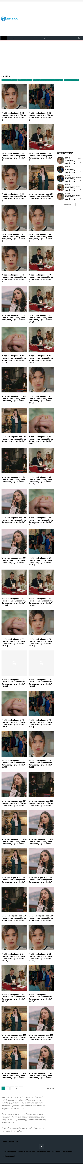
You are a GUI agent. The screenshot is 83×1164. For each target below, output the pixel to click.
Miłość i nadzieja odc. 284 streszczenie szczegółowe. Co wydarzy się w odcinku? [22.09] (41, 521)
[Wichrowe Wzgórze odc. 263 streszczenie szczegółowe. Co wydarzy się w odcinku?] (14, 380)
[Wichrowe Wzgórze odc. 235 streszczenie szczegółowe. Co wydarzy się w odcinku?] (41, 784)
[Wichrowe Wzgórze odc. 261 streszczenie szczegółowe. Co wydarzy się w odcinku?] (14, 460)
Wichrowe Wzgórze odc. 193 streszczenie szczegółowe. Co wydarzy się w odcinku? (14, 1037)
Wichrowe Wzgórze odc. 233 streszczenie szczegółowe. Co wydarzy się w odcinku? (41, 841)
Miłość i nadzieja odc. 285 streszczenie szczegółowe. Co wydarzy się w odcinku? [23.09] (41, 480)
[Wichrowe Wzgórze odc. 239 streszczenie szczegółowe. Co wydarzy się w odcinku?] (14, 784)
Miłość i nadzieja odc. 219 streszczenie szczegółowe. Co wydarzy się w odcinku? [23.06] (14, 998)
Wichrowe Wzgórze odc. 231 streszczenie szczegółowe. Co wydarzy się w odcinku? (41, 879)
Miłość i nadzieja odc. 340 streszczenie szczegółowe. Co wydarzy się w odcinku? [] (14, 237)
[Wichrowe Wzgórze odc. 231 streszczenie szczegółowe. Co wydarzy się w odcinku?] (41, 861)
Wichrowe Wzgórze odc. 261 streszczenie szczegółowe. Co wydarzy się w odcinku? (14, 479)
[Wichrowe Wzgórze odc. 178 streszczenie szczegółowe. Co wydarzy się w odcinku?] (41, 1057)
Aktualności (5, 80)
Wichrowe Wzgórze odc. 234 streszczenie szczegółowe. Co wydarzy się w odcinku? (14, 841)
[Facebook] (41, 1146)
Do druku (14, 80)
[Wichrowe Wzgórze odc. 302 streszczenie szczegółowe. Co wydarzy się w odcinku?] (14, 299)
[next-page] (21, 1088)
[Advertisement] (54, 19)
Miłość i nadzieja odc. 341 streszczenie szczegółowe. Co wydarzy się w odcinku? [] (14, 197)
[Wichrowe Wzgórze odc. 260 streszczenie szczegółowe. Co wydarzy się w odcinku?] (14, 501)
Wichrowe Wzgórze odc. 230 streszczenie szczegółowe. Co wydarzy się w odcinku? (14, 918)
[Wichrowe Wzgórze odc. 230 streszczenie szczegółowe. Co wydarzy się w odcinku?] (14, 899)
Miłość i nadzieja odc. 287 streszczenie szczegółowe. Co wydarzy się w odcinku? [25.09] (41, 399)
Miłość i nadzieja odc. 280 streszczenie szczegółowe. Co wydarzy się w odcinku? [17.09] (41, 601)
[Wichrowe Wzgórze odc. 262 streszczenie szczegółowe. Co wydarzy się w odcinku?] (14, 420)
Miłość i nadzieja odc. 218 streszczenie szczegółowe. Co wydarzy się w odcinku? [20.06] (41, 998)
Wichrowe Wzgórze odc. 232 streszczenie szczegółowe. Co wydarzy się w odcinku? (14, 879)
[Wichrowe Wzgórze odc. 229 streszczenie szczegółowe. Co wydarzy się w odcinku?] (41, 899)
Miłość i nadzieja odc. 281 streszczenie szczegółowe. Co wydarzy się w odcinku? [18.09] (14, 601)
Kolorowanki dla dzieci (71, 80)
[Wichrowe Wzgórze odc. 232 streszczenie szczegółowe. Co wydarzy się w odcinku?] (14, 861)
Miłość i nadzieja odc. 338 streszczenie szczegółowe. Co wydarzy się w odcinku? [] (14, 278)
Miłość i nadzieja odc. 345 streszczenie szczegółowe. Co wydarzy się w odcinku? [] (41, 116)
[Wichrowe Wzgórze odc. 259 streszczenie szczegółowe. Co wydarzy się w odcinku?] (14, 541)
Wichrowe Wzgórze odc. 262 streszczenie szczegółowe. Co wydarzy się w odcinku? (14, 439)
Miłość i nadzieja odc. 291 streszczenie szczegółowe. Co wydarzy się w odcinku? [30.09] (41, 318)
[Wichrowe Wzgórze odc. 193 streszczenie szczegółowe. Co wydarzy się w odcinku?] (14, 1018)
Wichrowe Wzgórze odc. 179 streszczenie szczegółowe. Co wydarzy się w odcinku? (14, 1075)
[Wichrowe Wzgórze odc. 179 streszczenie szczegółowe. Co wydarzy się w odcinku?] (14, 1057)
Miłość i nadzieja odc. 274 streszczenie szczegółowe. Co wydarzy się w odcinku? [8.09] (14, 763)
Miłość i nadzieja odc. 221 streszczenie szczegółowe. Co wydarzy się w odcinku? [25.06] (14, 957)
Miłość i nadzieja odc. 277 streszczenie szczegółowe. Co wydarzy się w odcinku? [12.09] (14, 683)
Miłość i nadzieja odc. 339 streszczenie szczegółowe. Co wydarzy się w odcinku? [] (41, 237)
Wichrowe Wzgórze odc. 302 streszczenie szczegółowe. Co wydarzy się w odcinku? (14, 317)
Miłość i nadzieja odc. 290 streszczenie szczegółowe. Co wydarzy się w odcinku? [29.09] (14, 359)
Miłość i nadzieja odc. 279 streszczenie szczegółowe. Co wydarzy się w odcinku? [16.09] (14, 642)
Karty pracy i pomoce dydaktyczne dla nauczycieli (47, 80)
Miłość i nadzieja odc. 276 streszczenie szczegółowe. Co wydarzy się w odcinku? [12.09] (41, 683)
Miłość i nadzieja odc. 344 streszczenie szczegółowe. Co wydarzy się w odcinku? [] (14, 156)
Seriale (67, 157)
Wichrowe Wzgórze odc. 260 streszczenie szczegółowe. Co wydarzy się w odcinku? (14, 520)
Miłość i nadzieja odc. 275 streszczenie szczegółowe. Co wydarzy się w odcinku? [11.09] (14, 723)
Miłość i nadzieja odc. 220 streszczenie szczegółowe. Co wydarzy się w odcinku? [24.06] (41, 957)
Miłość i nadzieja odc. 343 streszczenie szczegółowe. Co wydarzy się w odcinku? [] (41, 156)
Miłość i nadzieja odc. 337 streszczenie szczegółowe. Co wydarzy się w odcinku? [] (41, 278)
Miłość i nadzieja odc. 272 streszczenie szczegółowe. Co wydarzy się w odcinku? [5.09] (41, 763)
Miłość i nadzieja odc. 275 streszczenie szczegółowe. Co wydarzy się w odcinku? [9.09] (41, 723)
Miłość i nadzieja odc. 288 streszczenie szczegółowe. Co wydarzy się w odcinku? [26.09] (41, 359)
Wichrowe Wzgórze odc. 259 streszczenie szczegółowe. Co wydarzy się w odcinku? (14, 560)
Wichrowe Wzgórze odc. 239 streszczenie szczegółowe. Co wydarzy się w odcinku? (14, 803)
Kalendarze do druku (25, 80)
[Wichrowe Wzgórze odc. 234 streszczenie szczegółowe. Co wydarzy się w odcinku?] (14, 823)
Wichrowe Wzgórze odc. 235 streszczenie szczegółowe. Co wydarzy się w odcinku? (41, 803)
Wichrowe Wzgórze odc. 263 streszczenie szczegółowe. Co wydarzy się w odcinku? (14, 398)
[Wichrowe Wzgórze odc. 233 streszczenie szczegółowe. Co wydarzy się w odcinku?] (41, 823)
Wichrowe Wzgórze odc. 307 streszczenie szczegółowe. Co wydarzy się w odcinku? (41, 196)
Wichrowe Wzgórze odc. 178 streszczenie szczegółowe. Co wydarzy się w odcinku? (41, 1075)
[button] (79, 38)
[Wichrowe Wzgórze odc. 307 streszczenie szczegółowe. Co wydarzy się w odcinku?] (41, 177)
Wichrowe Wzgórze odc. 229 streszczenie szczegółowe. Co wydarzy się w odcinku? (41, 918)
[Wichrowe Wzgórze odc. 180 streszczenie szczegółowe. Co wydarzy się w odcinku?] (41, 1018)
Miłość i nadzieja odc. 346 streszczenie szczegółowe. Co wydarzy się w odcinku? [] (14, 116)
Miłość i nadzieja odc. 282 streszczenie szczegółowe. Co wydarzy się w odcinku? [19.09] (41, 561)
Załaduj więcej (68, 204)
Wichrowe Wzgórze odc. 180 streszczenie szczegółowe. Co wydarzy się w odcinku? (41, 1037)
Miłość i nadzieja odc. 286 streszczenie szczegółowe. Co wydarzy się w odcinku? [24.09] (41, 440)
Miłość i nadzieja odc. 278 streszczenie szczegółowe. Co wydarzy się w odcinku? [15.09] (41, 642)
